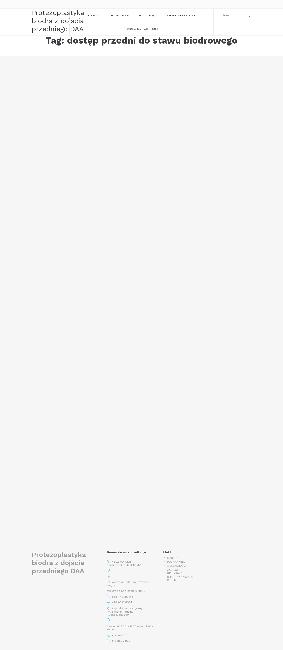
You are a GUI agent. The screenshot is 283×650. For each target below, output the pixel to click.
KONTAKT (94, 15)
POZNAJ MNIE (120, 15)
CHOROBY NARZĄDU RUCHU (141, 28)
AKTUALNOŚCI (147, 15)
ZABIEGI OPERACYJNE (181, 15)
